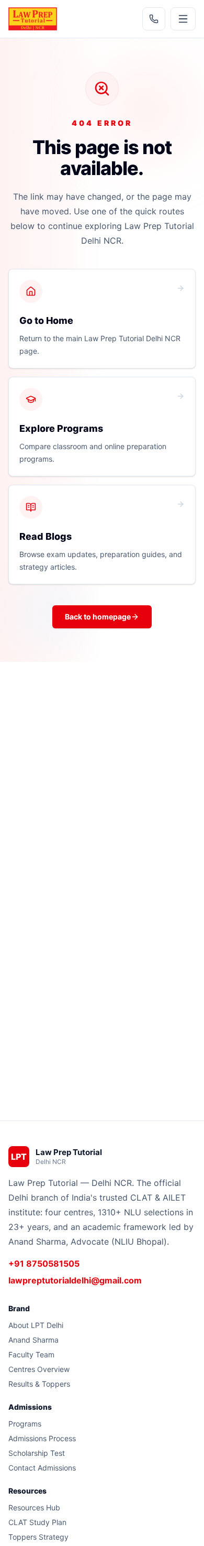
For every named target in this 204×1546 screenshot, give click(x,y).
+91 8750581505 (44, 1263)
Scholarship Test (36, 1453)
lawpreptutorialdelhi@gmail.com (75, 1280)
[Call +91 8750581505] (153, 18)
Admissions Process (42, 1438)
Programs (24, 1423)
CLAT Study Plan (37, 1522)
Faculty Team (31, 1354)
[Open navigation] (183, 18)
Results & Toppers (39, 1383)
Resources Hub (34, 1507)
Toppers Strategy (38, 1536)
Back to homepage (98, 616)
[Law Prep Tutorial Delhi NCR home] (32, 18)
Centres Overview (39, 1369)
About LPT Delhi (35, 1325)
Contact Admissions (42, 1467)
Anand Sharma (33, 1339)
